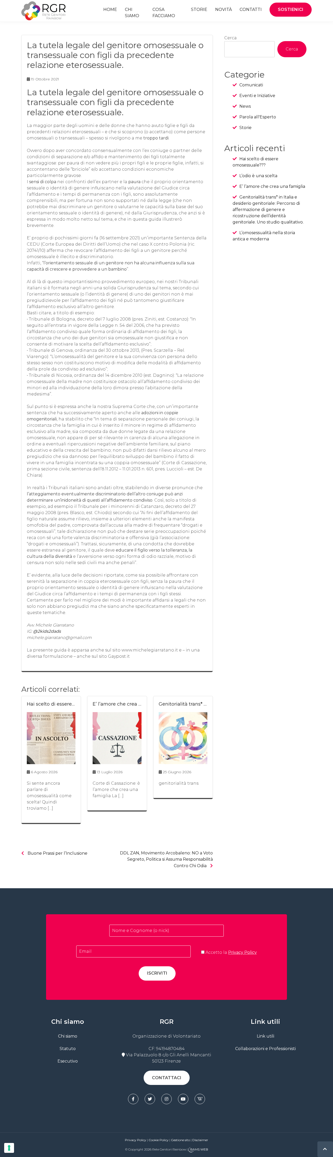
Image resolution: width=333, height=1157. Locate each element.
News (245, 106)
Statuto (68, 1048)
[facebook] (133, 1099)
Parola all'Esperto (257, 116)
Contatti (251, 9)
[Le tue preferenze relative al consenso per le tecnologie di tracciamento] (9, 1148)
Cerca (230, 37)
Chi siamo (132, 12)
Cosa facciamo (163, 12)
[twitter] (150, 1099)
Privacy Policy (242, 952)
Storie (199, 9)
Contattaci (166, 1077)
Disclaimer (200, 1140)
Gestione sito (181, 1140)
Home (110, 9)
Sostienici (290, 9)
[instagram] (166, 1099)
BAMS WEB (199, 1149)
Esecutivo (67, 1061)
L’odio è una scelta (258, 175)
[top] (325, 1149)
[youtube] (183, 1099)
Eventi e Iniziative (257, 95)
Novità (223, 9)
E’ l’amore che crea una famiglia (272, 186)
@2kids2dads (47, 631)
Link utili (265, 1036)
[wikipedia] (200, 1099)
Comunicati (251, 84)
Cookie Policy (159, 1140)
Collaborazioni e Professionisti (265, 1048)
